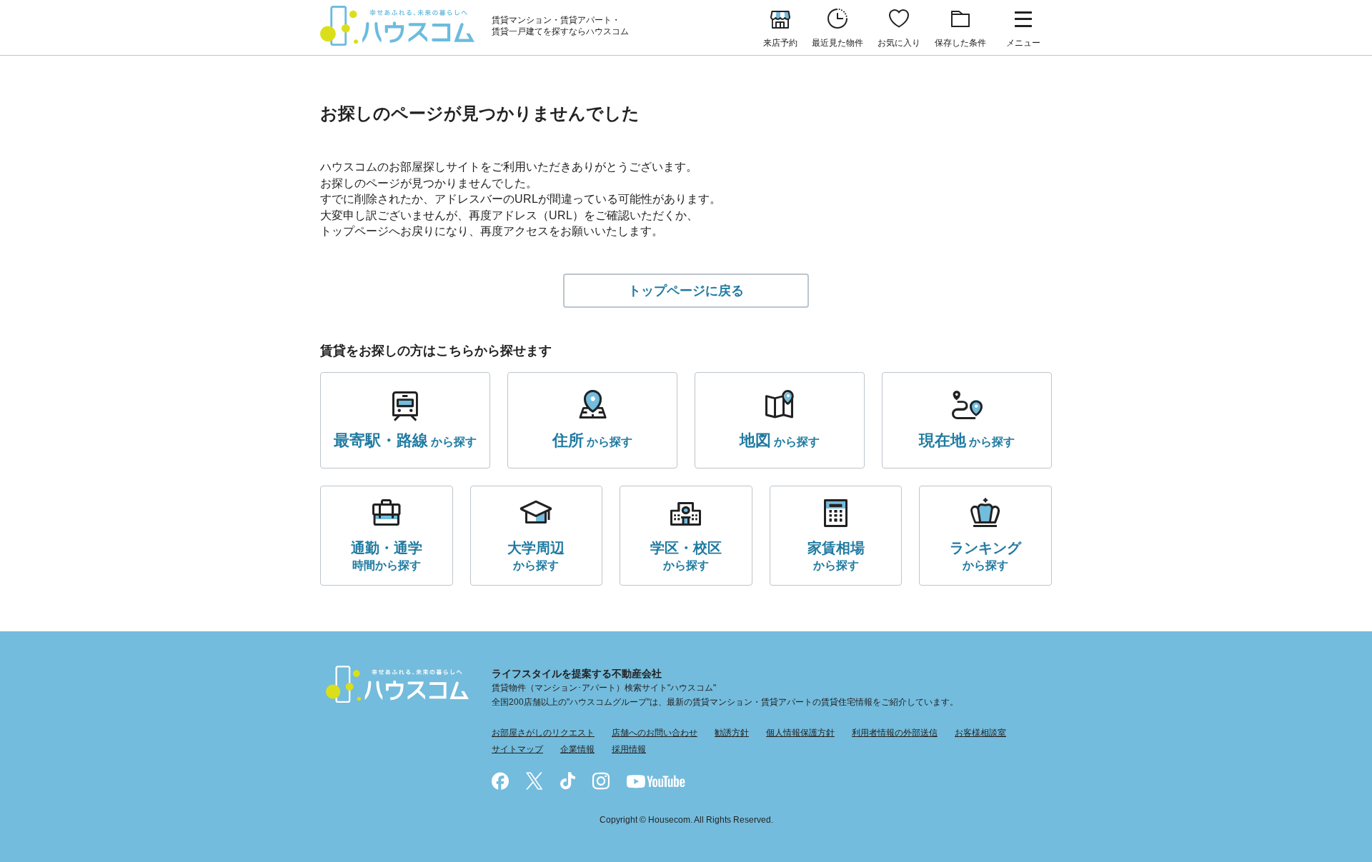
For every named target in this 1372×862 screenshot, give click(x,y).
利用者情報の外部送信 (895, 733)
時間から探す (386, 555)
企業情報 (577, 749)
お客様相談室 (980, 733)
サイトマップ (517, 749)
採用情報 (629, 749)
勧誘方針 (732, 733)
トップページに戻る (686, 291)
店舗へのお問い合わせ (654, 733)
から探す (405, 440)
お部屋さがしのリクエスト (543, 733)
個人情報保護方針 (800, 733)
